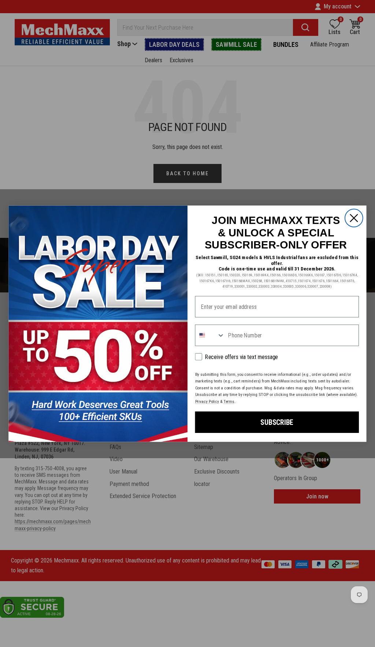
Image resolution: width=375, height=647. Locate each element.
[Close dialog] (354, 218)
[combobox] (209, 335)
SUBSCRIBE (276, 422)
